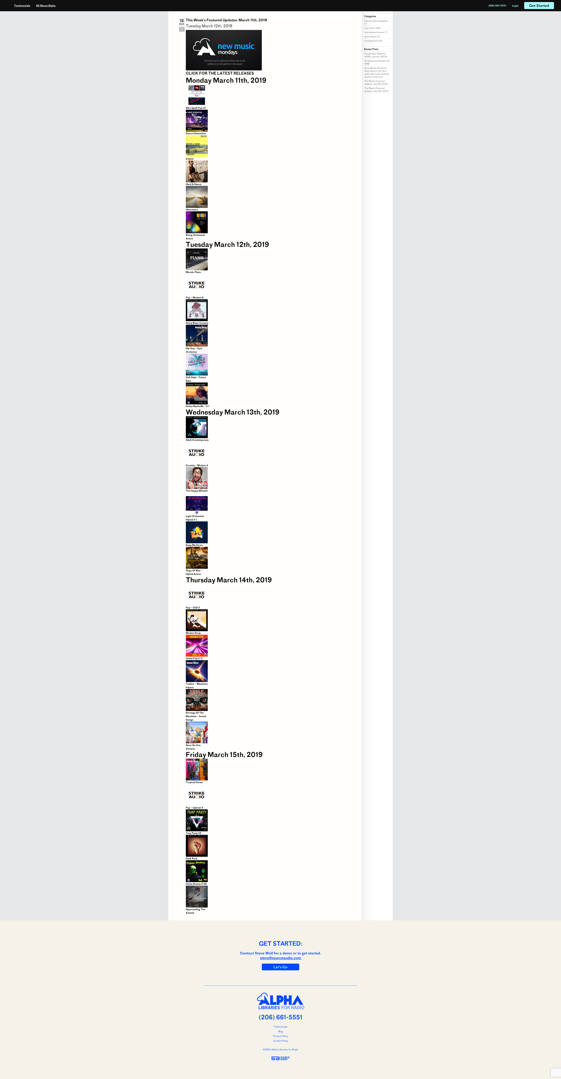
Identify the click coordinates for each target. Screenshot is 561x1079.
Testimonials (22, 5)
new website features (374, 32)
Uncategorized (371, 40)
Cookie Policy (280, 1040)
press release (370, 36)
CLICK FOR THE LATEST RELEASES (220, 73)
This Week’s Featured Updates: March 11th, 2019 (226, 20)
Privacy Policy (280, 1036)
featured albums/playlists (376, 21)
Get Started (539, 5)
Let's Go (280, 967)
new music (369, 28)
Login (515, 5)
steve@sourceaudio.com (280, 958)
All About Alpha (46, 5)
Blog (280, 1031)
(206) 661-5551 (497, 5)
